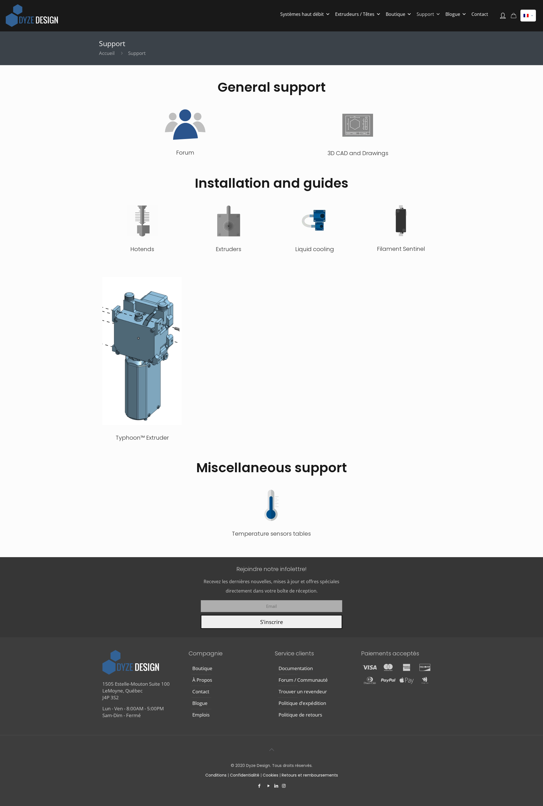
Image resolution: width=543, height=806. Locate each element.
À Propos (202, 680)
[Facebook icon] (259, 785)
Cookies (270, 775)
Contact (479, 14)
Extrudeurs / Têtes (354, 14)
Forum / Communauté (303, 680)
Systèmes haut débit (302, 14)
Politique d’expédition (302, 703)
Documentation (296, 668)
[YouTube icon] (269, 785)
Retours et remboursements (310, 775)
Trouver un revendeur (303, 691)
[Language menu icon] (528, 16)
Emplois (201, 714)
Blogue (452, 14)
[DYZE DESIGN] (32, 15)
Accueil (107, 53)
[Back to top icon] (271, 749)
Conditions (216, 775)
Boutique (395, 14)
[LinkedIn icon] (276, 785)
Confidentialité (245, 775)
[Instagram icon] (284, 785)
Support (425, 14)
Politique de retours (300, 714)
